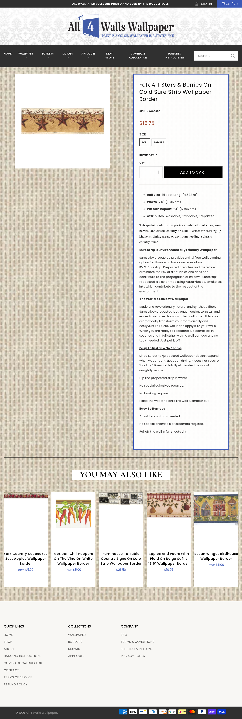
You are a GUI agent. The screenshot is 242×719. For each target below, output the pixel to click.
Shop (8, 642)
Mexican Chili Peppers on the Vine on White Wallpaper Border (73, 519)
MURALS (67, 53)
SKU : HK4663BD (150, 111)
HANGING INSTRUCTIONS (175, 55)
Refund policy (15, 684)
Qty (142, 163)
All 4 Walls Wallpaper (41, 713)
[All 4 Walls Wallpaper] (121, 26)
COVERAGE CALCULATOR (138, 55)
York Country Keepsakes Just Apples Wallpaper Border (26, 519)
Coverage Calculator (23, 663)
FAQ (124, 635)
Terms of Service (18, 677)
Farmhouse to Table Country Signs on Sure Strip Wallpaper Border (121, 519)
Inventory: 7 (148, 155)
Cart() (231, 4)
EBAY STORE (109, 55)
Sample (159, 142)
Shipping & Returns (137, 649)
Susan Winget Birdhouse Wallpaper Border (216, 519)
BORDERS (75, 642)
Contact (11, 670)
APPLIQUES (88, 53)
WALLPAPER (25, 53)
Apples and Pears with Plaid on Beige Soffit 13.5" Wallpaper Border (169, 519)
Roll (144, 142)
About (9, 649)
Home (8, 53)
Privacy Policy (133, 656)
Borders (48, 53)
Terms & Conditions (137, 642)
